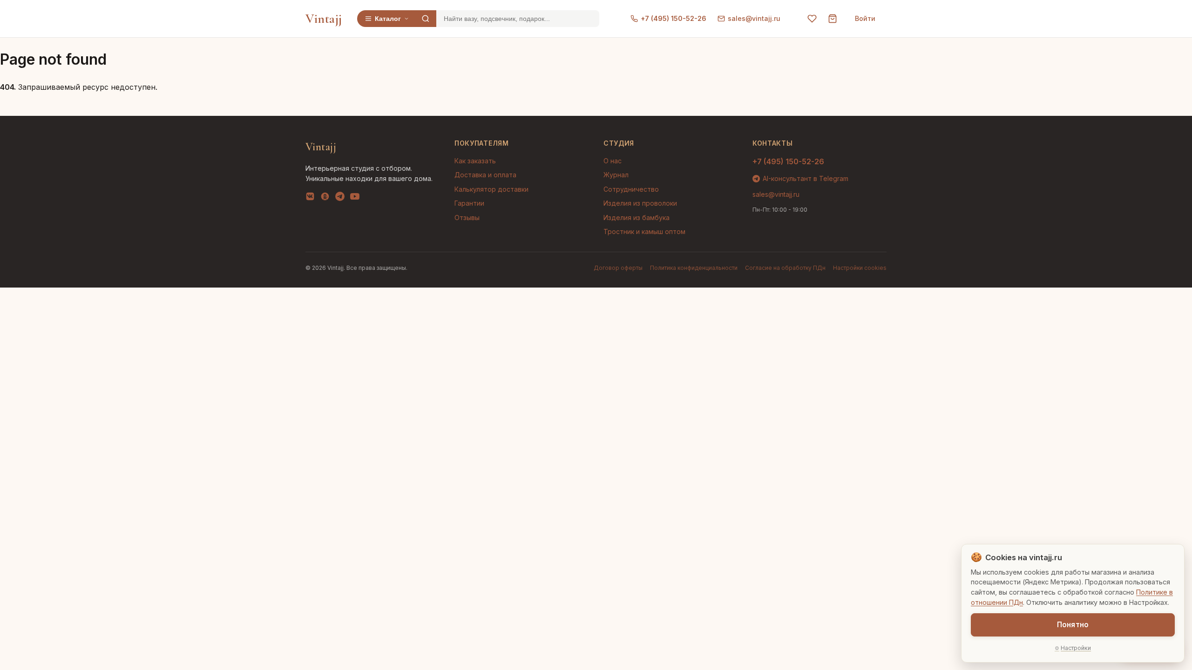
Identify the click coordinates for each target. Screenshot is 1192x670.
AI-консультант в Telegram (805, 178)
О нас (612, 161)
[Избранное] (812, 18)
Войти (865, 18)
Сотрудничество (631, 189)
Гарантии (469, 203)
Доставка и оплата (485, 175)
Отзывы (467, 217)
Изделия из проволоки (640, 203)
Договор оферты (618, 267)
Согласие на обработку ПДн (785, 267)
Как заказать (475, 161)
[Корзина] (832, 18)
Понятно (1073, 624)
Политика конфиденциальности (694, 267)
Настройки (1076, 647)
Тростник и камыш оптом (644, 231)
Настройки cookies (860, 267)
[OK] (325, 198)
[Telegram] (340, 198)
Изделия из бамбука (636, 217)
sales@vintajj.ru (754, 18)
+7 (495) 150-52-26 (673, 18)
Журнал (616, 175)
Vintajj (323, 19)
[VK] (310, 198)
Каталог (388, 18)
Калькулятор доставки (491, 189)
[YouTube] (354, 198)
